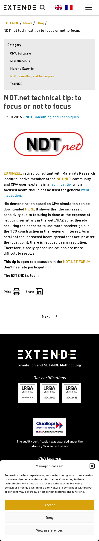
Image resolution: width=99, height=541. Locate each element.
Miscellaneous (20, 61)
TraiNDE (16, 84)
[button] (92, 466)
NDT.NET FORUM (76, 261)
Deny (49, 517)
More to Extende (22, 68)
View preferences (49, 530)
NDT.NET (64, 178)
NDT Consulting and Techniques (32, 76)
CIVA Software (20, 53)
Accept (49, 505)
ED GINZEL (12, 173)
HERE (29, 209)
